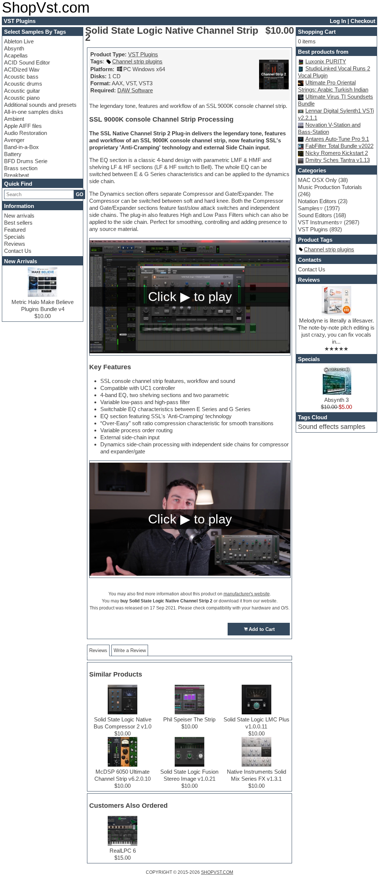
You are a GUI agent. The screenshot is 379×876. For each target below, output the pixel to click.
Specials (14, 237)
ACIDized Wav (22, 69)
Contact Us (17, 251)
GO (79, 194)
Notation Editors (317, 201)
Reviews (14, 244)
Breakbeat (16, 175)
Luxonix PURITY (325, 61)
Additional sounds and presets (40, 105)
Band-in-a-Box (21, 147)
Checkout (363, 21)
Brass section (20, 168)
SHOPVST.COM (217, 872)
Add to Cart (262, 629)
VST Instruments (318, 222)
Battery (12, 154)
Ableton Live (19, 41)
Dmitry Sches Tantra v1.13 (337, 160)
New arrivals (19, 215)
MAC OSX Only (317, 180)
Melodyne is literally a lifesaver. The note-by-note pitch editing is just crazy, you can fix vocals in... (336, 331)
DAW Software (135, 90)
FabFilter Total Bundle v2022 (339, 146)
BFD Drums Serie (25, 161)
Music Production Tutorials (330, 187)
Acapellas (16, 55)
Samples (308, 208)
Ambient (14, 119)
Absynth (14, 48)
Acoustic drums (23, 83)
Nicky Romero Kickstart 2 (336, 153)
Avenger (14, 140)
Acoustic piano (22, 98)
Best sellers (18, 222)
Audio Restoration (25, 133)
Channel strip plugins (137, 61)
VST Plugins (143, 54)
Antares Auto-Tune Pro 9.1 (337, 139)
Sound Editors (315, 215)
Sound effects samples (331, 426)
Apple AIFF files (23, 126)
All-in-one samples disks (33, 112)
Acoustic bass (21, 76)
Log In (338, 21)
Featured (15, 230)
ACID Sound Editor (27, 62)
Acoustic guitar (22, 90)
